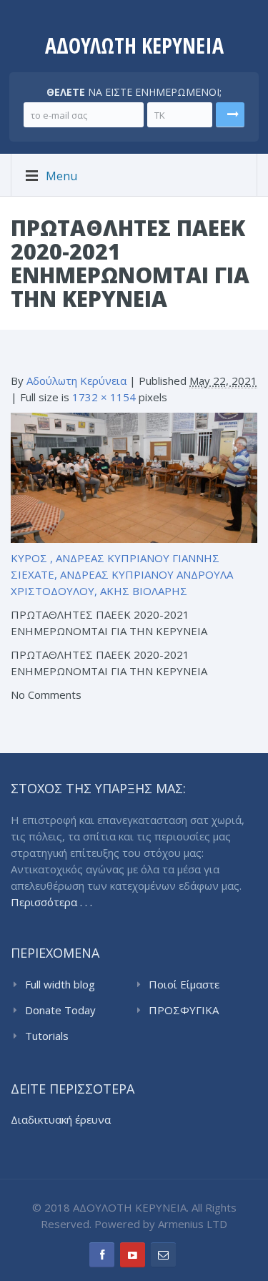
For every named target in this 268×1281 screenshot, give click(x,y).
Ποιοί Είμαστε (184, 984)
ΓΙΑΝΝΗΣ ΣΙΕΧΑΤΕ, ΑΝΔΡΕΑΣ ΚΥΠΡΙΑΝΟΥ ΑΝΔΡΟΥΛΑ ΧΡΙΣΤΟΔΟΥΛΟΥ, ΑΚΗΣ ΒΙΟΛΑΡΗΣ (122, 574)
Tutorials (47, 1036)
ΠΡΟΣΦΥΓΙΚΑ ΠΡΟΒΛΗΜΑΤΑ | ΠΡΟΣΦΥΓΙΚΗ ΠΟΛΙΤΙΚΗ (191, 1011)
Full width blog (60, 984)
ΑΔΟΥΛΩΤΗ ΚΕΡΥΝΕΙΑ (134, 45)
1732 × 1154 (104, 397)
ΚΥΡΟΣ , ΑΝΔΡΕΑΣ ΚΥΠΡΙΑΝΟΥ (90, 558)
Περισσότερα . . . (51, 902)
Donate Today (60, 1010)
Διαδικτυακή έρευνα (61, 1119)
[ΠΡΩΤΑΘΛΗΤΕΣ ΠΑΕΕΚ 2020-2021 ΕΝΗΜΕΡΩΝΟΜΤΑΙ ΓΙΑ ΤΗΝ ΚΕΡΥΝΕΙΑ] (134, 476)
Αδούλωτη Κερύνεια (76, 380)
